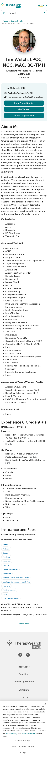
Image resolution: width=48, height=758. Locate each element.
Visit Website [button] (24, 109)
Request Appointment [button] (24, 115)
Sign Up (24, 697)
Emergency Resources (24, 681)
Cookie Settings (22, 740)
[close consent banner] (45, 704)
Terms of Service (28, 734)
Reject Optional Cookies (23, 746)
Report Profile (24, 624)
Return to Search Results (13, 21)
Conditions (24, 674)
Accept (23, 752)
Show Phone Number (24, 103)
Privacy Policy (11, 734)
